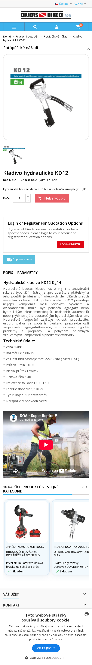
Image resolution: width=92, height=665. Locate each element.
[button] (46, 658)
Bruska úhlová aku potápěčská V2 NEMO (23, 553)
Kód (6, 180)
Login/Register (70, 244)
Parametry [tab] (27, 272)
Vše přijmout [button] (46, 648)
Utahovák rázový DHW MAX (72, 553)
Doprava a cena (19, 259)
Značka (26, 180)
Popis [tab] (8, 272)
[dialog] (46, 637)
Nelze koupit (51, 198)
